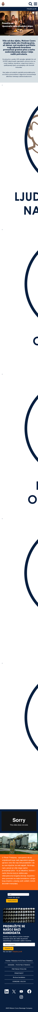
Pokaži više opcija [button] (14, 897)
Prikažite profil (31, 9)
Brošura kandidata (19, 977)
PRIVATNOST (19, 973)
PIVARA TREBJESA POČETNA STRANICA (19, 961)
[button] (35, 4)
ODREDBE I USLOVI (19, 981)
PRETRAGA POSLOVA (19, 969)
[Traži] (30, 4)
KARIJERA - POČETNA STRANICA (19, 965)
